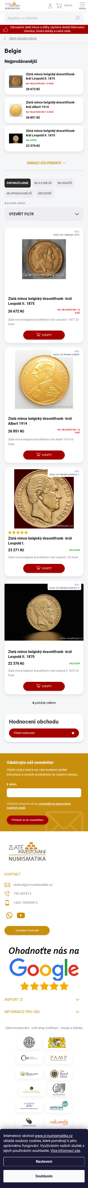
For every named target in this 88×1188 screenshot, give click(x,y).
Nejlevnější (43, 183)
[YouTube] (21, 915)
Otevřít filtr (21, 214)
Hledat (78, 18)
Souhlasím (44, 1176)
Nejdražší (65, 183)
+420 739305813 (26, 902)
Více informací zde (65, 1151)
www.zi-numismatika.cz (54, 1136)
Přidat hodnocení (24, 733)
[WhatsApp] (8, 915)
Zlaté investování (17, 1028)
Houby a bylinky (71, 1028)
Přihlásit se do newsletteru (28, 820)
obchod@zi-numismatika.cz (33, 885)
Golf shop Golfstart (44, 1028)
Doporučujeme (17, 183)
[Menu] (82, 5)
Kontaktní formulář (27, 930)
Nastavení (44, 1161)
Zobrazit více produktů (44, 162)
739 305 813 (22, 893)
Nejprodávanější (19, 193)
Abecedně (44, 193)
